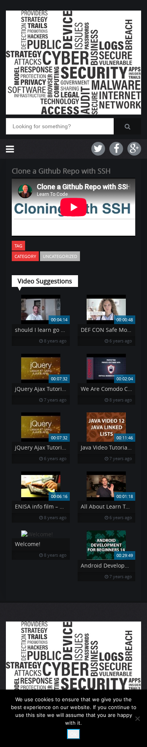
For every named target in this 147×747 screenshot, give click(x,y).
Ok (73, 734)
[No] (137, 718)
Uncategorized (60, 256)
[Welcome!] (41, 534)
